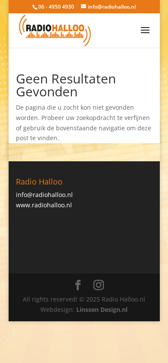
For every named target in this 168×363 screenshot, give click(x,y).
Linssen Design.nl (102, 309)
